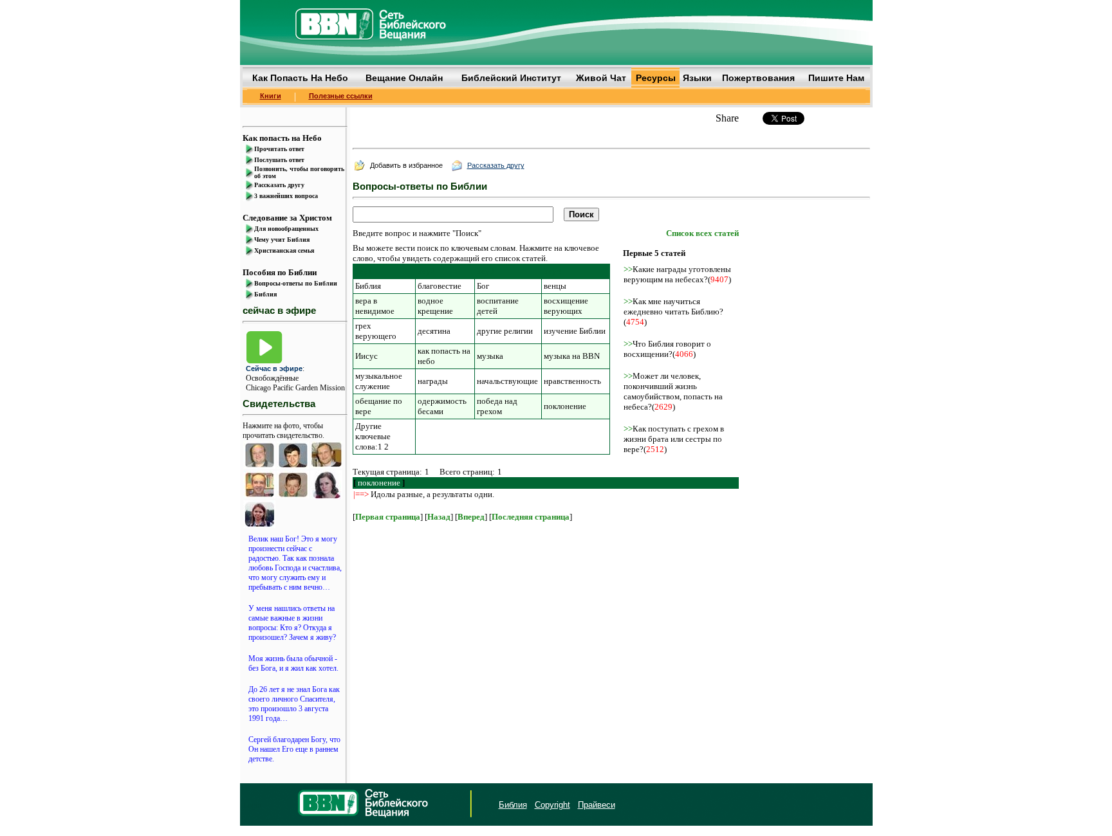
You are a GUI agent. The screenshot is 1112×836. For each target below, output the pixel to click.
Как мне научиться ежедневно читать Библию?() (673, 311)
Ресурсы (656, 78)
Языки (697, 78)
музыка (490, 356)
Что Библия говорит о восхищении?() (667, 349)
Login (252, 805)
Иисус (366, 356)
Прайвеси (596, 805)
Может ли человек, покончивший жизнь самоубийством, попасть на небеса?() (673, 391)
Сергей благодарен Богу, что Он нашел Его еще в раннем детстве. (294, 749)
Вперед (471, 517)
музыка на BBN (572, 356)
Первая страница (387, 517)
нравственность (572, 381)
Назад (438, 517)
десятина (434, 331)
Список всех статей (702, 233)
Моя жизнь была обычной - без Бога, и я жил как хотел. (293, 663)
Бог (483, 286)
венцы (555, 286)
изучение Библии (575, 331)
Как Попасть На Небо (300, 78)
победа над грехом (497, 406)
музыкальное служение (378, 381)
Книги (270, 96)
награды (433, 381)
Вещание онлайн (404, 78)
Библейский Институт (511, 78)
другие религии (505, 331)
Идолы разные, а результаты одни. (432, 494)
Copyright (552, 805)
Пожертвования (758, 78)
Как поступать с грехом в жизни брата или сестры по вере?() (674, 439)
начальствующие (507, 381)
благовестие (439, 286)
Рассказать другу (495, 165)
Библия (368, 286)
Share (727, 118)
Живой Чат (601, 78)
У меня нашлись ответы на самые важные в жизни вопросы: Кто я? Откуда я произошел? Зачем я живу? (292, 623)
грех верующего (375, 331)
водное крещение (435, 306)
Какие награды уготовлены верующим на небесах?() (677, 274)
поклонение (565, 406)
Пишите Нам (836, 78)
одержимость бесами (442, 406)
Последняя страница (531, 517)
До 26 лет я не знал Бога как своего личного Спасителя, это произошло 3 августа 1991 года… (294, 704)
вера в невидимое (374, 306)
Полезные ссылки (341, 96)
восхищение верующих (566, 306)
